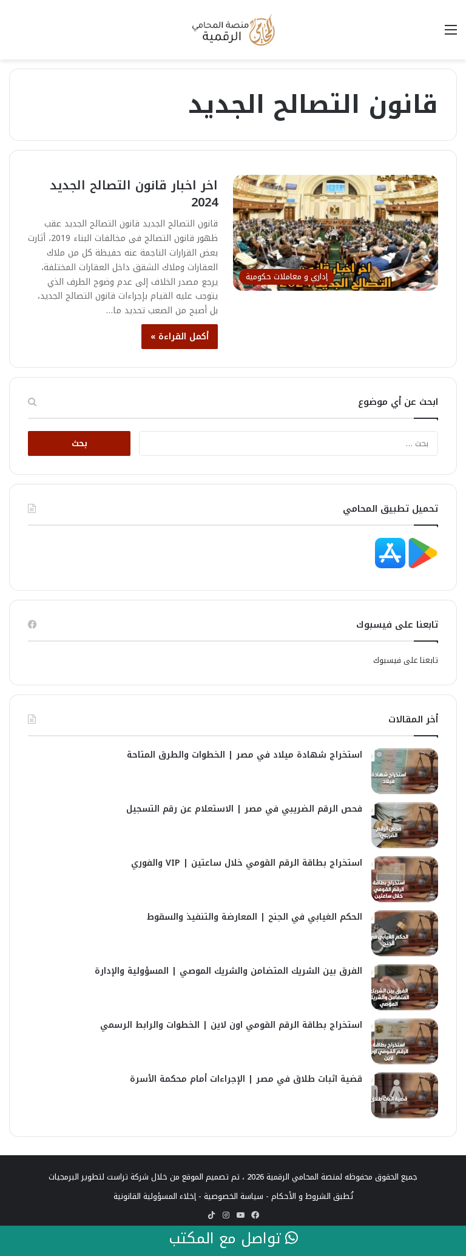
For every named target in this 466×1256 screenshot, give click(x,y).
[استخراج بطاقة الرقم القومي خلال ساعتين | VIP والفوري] (404, 879)
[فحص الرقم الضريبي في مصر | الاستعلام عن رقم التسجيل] (404, 825)
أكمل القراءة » (179, 336)
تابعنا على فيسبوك (405, 660)
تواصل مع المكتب (227, 1239)
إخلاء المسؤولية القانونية (154, 1196)
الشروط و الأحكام (301, 1196)
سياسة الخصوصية (233, 1196)
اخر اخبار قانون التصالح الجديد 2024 (134, 194)
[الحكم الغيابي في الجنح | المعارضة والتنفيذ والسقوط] (404, 933)
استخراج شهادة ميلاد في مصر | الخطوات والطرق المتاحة (244, 755)
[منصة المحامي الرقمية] (233, 29)
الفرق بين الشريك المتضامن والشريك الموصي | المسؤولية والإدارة (228, 971)
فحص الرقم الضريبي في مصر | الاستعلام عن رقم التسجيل (244, 809)
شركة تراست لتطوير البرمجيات (99, 1176)
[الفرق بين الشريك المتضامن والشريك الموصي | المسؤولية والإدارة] (404, 987)
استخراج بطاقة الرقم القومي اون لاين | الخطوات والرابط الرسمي (231, 1025)
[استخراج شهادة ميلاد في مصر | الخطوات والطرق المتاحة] (404, 771)
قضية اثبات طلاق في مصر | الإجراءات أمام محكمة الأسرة (246, 1079)
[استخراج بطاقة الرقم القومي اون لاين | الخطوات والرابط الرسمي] (404, 1041)
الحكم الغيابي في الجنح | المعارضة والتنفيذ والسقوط (254, 917)
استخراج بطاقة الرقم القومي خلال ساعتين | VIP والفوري (246, 863)
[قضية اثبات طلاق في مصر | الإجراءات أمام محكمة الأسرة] (404, 1095)
